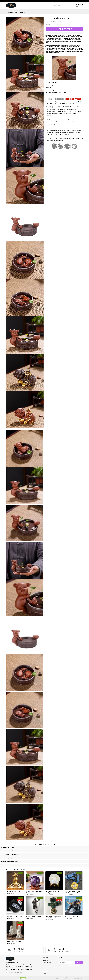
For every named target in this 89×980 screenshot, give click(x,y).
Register (77, 0)
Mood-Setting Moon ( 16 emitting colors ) (52, 892)
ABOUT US (45, 960)
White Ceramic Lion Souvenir (14, 941)
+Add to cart (65, 29)
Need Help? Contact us (68, 0)
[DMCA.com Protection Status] (22, 978)
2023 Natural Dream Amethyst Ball (34, 892)
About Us (22, 12)
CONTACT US (46, 970)
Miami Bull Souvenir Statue (72, 916)
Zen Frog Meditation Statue (14, 891)
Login (81, 0)
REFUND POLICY (47, 964)
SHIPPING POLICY (47, 962)
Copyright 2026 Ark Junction (12, 978)
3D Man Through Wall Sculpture (34, 916)
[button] (64, 33)
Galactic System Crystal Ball (14, 916)
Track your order (12, 12)
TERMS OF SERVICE (47, 968)
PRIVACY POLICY (47, 966)
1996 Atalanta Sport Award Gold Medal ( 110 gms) (53, 917)
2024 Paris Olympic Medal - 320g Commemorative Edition (73, 892)
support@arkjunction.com (16, 972)
